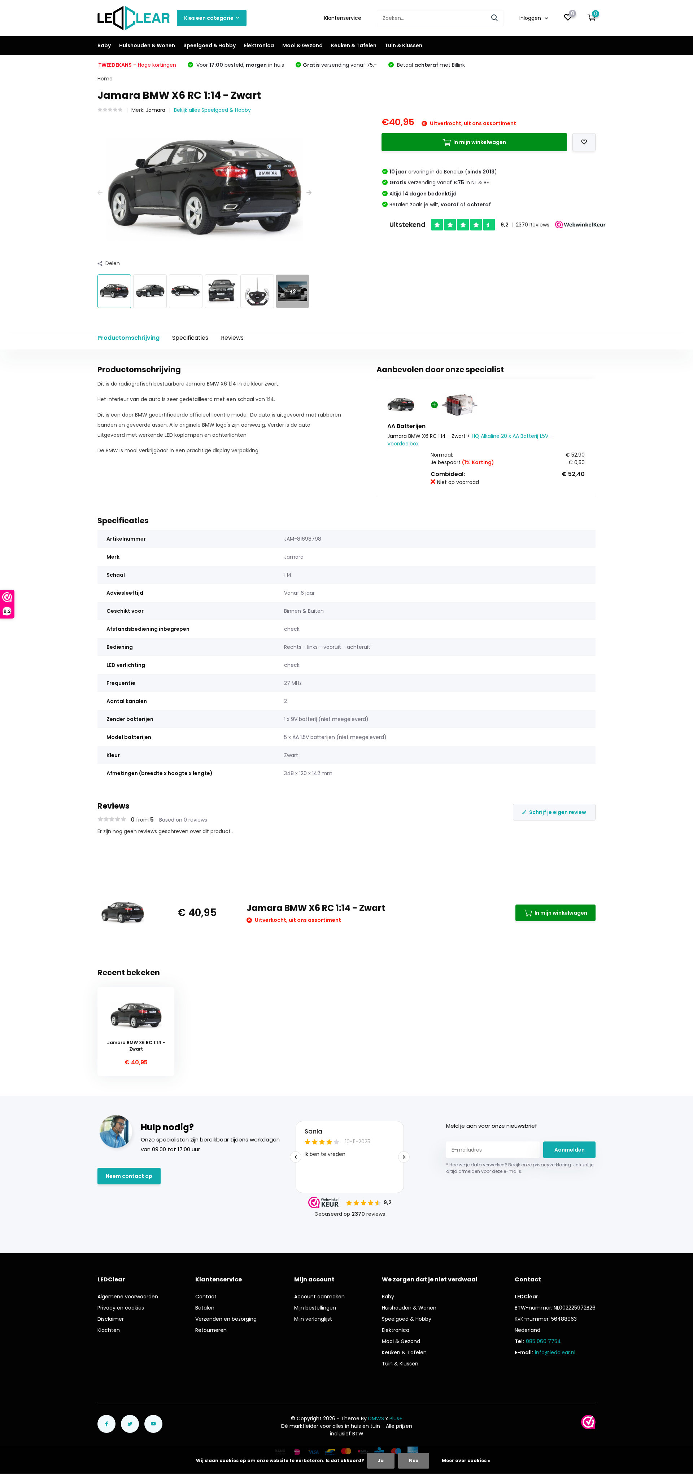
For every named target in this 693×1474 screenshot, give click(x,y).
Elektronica (259, 45)
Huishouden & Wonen (147, 45)
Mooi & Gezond (302, 45)
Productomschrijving (128, 338)
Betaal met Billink (430, 65)
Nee (413, 1460)
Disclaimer (110, 1319)
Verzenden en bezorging (226, 1319)
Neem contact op (129, 1176)
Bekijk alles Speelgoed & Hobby (212, 110)
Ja (381, 1460)
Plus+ (395, 1418)
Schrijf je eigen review (557, 812)
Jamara (155, 110)
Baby (104, 45)
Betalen (204, 1307)
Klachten (108, 1330)
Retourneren (211, 1330)
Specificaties (190, 338)
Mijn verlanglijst (313, 1319)
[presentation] (100, 193)
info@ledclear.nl (555, 1352)
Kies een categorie (209, 18)
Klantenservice (342, 18)
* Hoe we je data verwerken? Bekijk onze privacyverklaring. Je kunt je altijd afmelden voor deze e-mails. (519, 1168)
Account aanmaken (319, 1296)
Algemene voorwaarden (127, 1296)
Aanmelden (569, 1149)
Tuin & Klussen (403, 45)
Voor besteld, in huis (239, 65)
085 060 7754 (543, 1341)
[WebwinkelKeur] (588, 1422)
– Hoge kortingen (137, 65)
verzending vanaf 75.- (340, 65)
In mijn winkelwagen (479, 142)
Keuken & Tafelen (353, 45)
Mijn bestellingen (315, 1307)
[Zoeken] (495, 18)
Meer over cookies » (466, 1460)
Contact (206, 1296)
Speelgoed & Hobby (209, 45)
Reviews (232, 338)
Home (105, 78)
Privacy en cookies (120, 1307)
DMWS (376, 1418)
